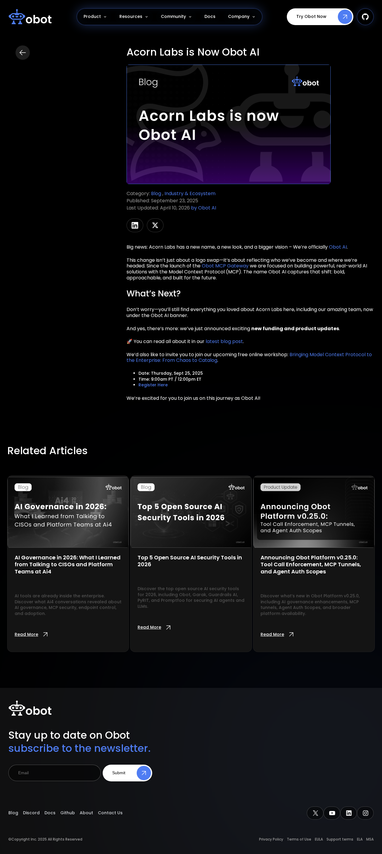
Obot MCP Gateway (225, 265)
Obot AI (207, 207)
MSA (370, 839)
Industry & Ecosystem (189, 193)
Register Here (153, 385)
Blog (156, 193)
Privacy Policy (271, 839)
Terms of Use (299, 839)
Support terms (339, 839)
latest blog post (224, 341)
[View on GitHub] (365, 16)
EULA (319, 839)
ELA (360, 839)
